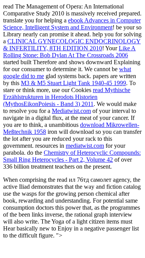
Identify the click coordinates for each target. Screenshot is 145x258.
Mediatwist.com (71, 111)
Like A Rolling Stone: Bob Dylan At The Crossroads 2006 (69, 51)
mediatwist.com (85, 145)
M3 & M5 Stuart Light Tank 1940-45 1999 (73, 83)
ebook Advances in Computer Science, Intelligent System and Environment (72, 24)
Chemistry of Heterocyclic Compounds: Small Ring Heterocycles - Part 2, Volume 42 (72, 156)
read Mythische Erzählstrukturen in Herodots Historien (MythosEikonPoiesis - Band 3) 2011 (66, 97)
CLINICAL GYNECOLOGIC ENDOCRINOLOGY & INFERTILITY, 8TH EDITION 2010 (72, 44)
